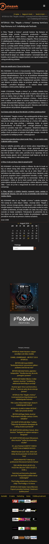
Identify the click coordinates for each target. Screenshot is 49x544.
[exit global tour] (24, 298)
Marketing (20, 496)
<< (19, 223)
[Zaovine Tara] (21, 501)
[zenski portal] (27, 519)
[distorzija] (27, 501)
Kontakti (4, 496)
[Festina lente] (15, 537)
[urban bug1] (34, 510)
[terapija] (15, 510)
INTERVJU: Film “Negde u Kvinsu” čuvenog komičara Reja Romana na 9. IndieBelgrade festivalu (24, 397)
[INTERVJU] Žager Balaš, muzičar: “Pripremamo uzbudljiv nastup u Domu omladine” (24, 416)
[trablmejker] (27, 510)
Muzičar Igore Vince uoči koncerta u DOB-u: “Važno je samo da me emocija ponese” (24, 389)
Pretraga (18, 245)
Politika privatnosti (39, 496)
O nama (12, 496)
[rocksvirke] (27, 528)
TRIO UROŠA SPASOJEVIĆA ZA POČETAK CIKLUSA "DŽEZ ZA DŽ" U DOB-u (24, 467)
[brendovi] (21, 510)
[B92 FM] (15, 501)
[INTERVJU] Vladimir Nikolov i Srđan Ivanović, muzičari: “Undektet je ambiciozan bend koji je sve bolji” (24, 381)
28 (28, 238)
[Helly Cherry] (27, 537)
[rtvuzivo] (34, 537)
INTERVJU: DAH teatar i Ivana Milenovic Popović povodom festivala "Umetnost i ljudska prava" (24, 489)
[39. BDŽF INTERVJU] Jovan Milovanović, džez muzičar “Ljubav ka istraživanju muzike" (24, 440)
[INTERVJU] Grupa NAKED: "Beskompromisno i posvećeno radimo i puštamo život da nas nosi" (24, 365)
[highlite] (15, 528)
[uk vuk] (21, 519)
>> (30, 223)
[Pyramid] (24, 320)
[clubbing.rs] (34, 501)
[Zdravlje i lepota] (34, 528)
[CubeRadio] (34, 519)
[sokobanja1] (21, 528)
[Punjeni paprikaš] (21, 537)
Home (28, 496)
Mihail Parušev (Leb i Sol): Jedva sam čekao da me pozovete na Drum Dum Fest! (24, 454)
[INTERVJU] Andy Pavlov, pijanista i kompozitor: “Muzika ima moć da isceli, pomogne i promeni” (24, 373)
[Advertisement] (24, 265)
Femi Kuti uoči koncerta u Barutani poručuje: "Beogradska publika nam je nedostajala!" (24, 475)
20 (24, 236)
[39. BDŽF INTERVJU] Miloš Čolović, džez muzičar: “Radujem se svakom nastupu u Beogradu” (24, 432)
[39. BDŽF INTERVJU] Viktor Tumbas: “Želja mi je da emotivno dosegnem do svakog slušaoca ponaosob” (24, 424)
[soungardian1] (15, 519)
